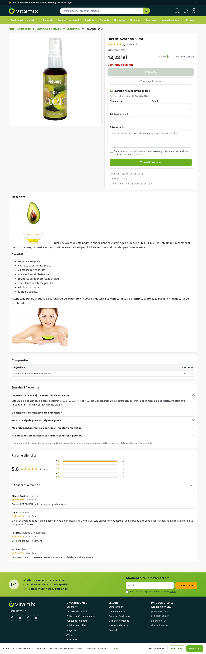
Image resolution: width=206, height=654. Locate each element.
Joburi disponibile (171, 20)
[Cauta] (146, 11)
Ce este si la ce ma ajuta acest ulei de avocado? (40, 395)
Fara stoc (151, 72)
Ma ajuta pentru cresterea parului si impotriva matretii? (46, 427)
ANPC (69, 634)
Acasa (11, 28)
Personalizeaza (157, 648)
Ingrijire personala (69, 20)
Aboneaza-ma (186, 585)
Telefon (119, 114)
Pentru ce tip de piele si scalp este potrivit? (38, 420)
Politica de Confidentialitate (81, 616)
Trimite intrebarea (151, 162)
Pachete (90, 20)
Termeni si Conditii (76, 611)
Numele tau (116, 101)
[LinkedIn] (36, 617)
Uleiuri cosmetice (71, 28)
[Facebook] (12, 617)
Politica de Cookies (76, 625)
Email (155, 101)
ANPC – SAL (72, 639)
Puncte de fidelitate (76, 620)
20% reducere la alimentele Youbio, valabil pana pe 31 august (42, 2)
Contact (113, 630)
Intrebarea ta (117, 127)
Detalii (137, 154)
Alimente (48, 20)
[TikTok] (28, 617)
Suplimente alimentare (24, 20)
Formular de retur (118, 625)
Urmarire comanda (119, 620)
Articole (190, 20)
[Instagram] (20, 617)
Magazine (135, 20)
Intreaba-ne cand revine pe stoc (132, 90)
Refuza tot (177, 648)
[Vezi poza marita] (55, 79)
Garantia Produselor (120, 616)
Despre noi (72, 606)
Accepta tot (194, 648)
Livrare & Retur (117, 611)
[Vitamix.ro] (23, 10)
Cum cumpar (116, 606)
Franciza (151, 20)
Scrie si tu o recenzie (27, 485)
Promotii (104, 20)
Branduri (119, 20)
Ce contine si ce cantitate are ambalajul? (37, 412)
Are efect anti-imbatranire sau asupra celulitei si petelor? (47, 435)
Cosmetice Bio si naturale (49, 28)
